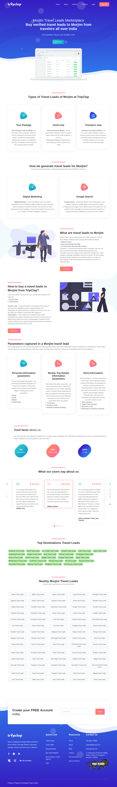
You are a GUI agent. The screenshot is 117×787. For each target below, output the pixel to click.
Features (84, 4)
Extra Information (93, 373)
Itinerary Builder (51, 749)
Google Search (84, 196)
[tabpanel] (58, 494)
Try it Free (66, 269)
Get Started (58, 42)
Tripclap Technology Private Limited (26, 783)
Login (93, 4)
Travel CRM (49, 745)
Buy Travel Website (52, 753)
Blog (70, 749)
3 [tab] (59, 525)
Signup (100, 711)
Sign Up (104, 4)
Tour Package (23, 125)
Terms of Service (74, 761)
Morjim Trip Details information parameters (58, 376)
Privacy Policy (73, 757)
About (66, 4)
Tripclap (73, 204)
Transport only (93, 125)
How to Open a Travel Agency (53, 758)
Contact (71, 753)
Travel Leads (50, 741)
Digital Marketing (32, 196)
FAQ (47, 763)
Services (75, 4)
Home (58, 4)
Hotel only (58, 125)
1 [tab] (54, 526)
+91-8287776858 (91, 741)
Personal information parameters (24, 374)
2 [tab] (56, 525)
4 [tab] (62, 525)
